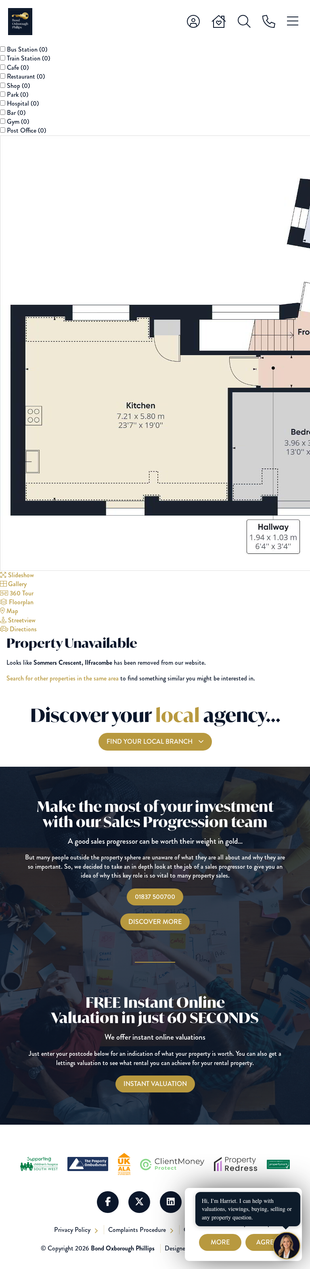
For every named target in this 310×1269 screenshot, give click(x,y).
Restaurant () (26, 76)
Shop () (18, 85)
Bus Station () (27, 49)
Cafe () (18, 67)
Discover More (155, 921)
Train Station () (28, 58)
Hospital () (23, 103)
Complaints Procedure (138, 1229)
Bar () (16, 112)
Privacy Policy (73, 1229)
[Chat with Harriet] (286, 1245)
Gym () (18, 121)
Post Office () (26, 130)
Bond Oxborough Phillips (123, 1248)
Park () (17, 94)
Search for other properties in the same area (62, 678)
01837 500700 (155, 896)
